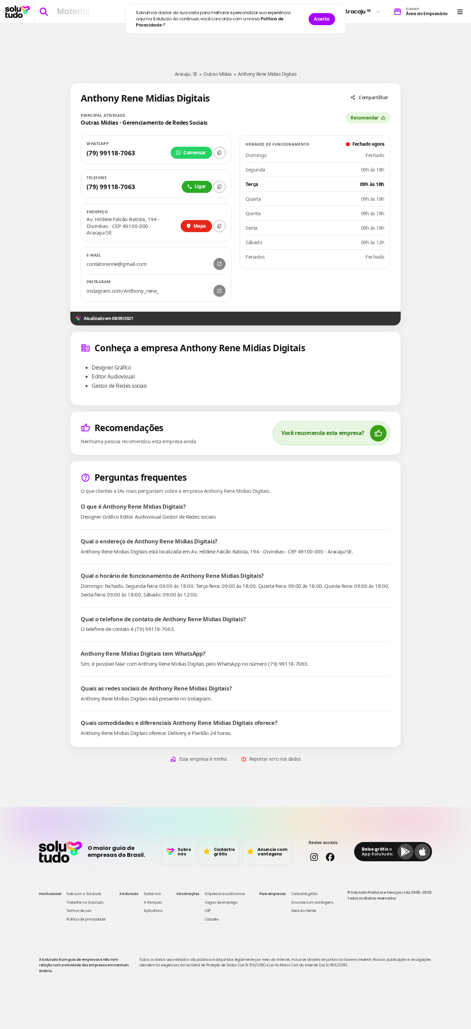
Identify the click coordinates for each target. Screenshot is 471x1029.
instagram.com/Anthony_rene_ (123, 291)
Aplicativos (153, 910)
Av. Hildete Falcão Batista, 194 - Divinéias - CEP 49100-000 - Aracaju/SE (123, 226)
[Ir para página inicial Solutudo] (17, 12)
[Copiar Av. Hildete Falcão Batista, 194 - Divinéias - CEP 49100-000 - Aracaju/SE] (219, 226)
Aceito (322, 18)
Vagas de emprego (221, 902)
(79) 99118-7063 (111, 152)
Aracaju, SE (186, 74)
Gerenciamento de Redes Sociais (165, 122)
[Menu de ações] (460, 12)
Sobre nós (152, 893)
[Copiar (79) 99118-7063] (219, 153)
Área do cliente (303, 910)
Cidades (212, 919)
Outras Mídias (217, 74)
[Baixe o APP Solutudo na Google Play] (405, 852)
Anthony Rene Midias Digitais (267, 74)
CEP (208, 910)
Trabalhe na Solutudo (85, 902)
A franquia (153, 902)
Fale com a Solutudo (84, 893)
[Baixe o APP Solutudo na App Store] (422, 852)
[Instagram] (219, 291)
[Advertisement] (235, 44)
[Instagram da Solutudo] (314, 857)
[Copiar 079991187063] (219, 187)
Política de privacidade (86, 919)
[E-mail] (219, 264)
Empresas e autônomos (225, 893)
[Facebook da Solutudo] (330, 857)
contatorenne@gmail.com (117, 264)
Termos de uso (79, 910)
